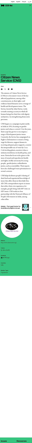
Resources (22, 441)
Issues (4, 441)
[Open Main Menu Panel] (30, 5)
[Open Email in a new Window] (12, 89)
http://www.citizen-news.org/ (9, 242)
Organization (4, 272)
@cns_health (6, 250)
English (13, 1)
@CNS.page (6, 257)
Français (24, 1)
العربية (29, 1)
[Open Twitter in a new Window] (5, 89)
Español (18, 1)
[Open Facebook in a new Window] (2, 89)
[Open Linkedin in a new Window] (8, 89)
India (2, 265)
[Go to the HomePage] (7, 5)
